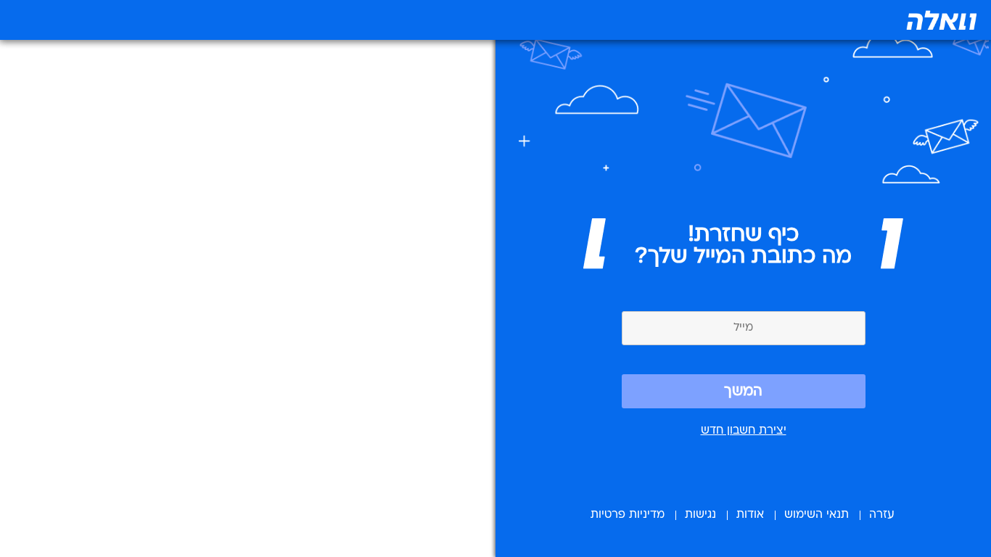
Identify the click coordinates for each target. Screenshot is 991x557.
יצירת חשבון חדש (743, 431)
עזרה (882, 515)
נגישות (700, 515)
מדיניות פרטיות (628, 515)
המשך (743, 391)
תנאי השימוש (816, 515)
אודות (750, 515)
